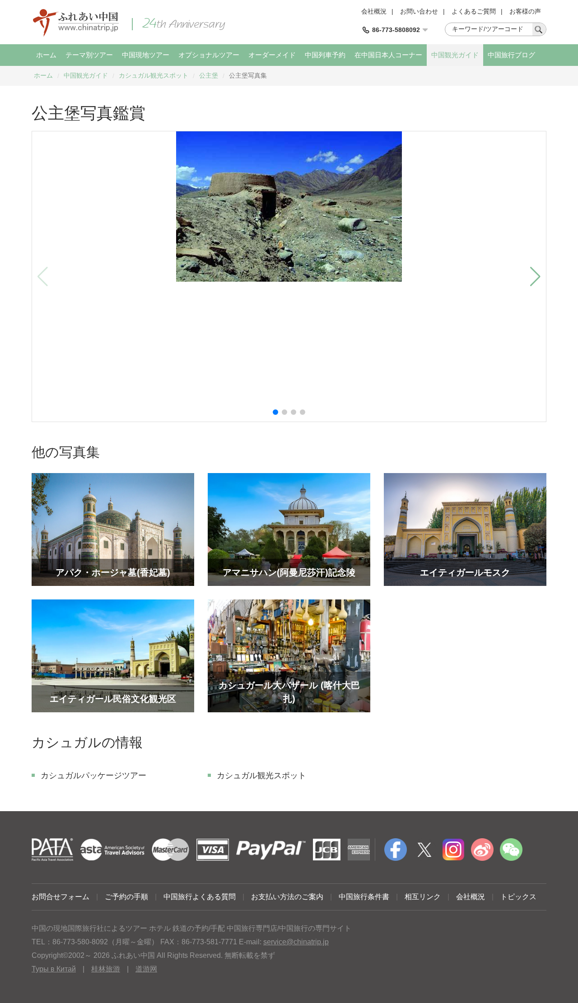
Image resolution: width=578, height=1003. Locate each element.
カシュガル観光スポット (153, 75)
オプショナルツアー (208, 55)
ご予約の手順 (126, 897)
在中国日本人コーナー (388, 55)
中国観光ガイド (455, 55)
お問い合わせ (419, 11)
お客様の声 (525, 11)
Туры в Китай (54, 969)
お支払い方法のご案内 (287, 897)
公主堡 (208, 75)
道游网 (146, 969)
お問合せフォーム (60, 897)
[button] (275, 412)
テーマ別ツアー (89, 55)
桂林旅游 (105, 969)
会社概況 (374, 11)
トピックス (518, 897)
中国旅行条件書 (364, 897)
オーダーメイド (272, 55)
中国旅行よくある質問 (199, 897)
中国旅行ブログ (511, 55)
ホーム (46, 55)
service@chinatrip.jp (296, 942)
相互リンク (423, 897)
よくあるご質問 (474, 11)
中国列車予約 (325, 55)
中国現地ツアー (145, 55)
